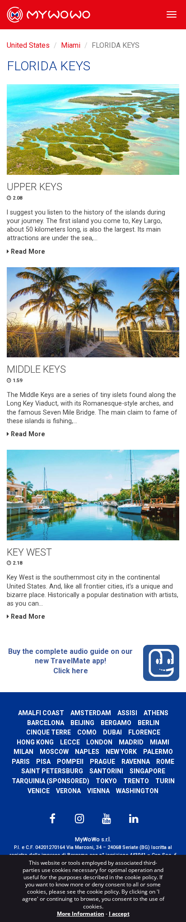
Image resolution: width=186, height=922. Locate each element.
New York (121, 751)
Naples (87, 751)
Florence (144, 732)
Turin (165, 781)
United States (28, 45)
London (99, 742)
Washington (137, 790)
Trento (136, 781)
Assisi (127, 713)
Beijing (82, 722)
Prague (102, 761)
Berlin (148, 722)
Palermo (158, 751)
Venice (39, 790)
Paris (21, 761)
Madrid (131, 742)
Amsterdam (90, 713)
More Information (80, 913)
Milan (23, 751)
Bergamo (116, 722)
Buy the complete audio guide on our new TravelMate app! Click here (70, 661)
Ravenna (135, 761)
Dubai (112, 732)
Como (87, 732)
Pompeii (70, 761)
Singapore (147, 771)
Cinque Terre (48, 732)
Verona (68, 790)
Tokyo (106, 781)
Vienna (98, 790)
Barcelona (45, 722)
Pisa (43, 761)
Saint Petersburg (52, 771)
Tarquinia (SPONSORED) (50, 781)
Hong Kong (35, 742)
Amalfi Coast (41, 713)
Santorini (106, 771)
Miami (70, 45)
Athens (156, 713)
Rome (165, 761)
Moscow (54, 751)
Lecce (70, 742)
